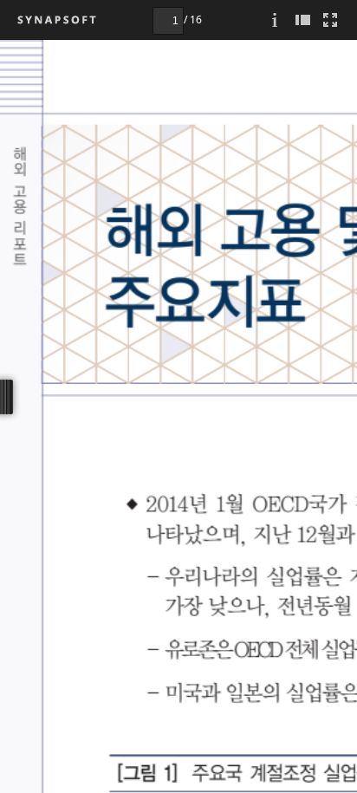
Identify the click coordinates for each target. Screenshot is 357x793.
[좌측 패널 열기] (302, 19)
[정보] (275, 19)
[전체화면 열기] (330, 19)
